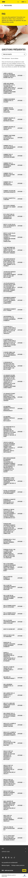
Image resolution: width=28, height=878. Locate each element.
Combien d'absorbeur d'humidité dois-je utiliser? (12, 100)
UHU (3, 848)
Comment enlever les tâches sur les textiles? (12, 128)
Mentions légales (6, 865)
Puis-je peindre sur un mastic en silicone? (12, 606)
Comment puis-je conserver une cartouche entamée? (12, 156)
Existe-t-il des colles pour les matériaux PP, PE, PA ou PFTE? (12, 226)
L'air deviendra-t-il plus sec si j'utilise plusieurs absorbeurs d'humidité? (12, 318)
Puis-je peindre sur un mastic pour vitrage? (12, 613)
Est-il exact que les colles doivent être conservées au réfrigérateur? (12, 216)
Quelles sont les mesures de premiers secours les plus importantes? (12, 793)
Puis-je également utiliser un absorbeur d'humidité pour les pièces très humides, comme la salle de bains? (12, 567)
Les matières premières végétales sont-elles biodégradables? (12, 408)
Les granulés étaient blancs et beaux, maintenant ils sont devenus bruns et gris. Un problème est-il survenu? (12, 397)
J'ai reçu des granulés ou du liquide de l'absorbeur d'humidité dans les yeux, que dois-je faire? (12, 274)
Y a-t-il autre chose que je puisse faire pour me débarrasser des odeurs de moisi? (12, 838)
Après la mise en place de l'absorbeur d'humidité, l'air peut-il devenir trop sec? (12, 75)
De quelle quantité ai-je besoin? (12, 198)
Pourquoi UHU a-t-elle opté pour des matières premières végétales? (12, 541)
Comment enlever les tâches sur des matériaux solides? (12, 119)
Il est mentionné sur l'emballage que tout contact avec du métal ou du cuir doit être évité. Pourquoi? (12, 250)
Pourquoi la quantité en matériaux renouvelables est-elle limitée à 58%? (12, 501)
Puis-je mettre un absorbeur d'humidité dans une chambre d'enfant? (12, 597)
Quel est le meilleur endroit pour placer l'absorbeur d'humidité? (12, 705)
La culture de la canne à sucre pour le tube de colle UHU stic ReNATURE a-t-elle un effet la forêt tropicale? (12, 330)
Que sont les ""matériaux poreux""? (12, 677)
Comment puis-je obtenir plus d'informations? (12, 183)
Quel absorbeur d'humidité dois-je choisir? (12, 686)
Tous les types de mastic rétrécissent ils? (12, 828)
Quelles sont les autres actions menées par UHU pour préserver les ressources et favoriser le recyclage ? (12, 755)
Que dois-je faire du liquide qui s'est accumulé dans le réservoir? (12, 669)
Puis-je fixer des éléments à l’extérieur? (12, 578)
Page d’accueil (8, 5)
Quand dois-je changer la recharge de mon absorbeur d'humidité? (12, 644)
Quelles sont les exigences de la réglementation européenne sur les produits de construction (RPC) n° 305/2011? (12, 769)
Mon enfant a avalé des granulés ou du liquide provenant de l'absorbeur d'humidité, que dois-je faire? (12, 481)
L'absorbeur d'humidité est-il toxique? (12, 309)
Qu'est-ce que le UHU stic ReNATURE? (12, 635)
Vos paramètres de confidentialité (10, 862)
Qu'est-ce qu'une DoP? (12, 629)
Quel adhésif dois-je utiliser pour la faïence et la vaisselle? (12, 695)
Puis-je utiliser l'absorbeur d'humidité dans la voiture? (12, 622)
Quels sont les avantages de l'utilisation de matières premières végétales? (12, 818)
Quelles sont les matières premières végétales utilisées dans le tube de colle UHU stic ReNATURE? (12, 782)
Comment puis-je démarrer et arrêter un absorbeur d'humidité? (12, 165)
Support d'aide (6, 851)
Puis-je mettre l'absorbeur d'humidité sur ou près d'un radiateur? (12, 587)
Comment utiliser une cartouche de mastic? (12, 191)
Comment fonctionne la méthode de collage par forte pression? (12, 137)
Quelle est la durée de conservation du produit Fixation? (12, 725)
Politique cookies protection (17, 865)
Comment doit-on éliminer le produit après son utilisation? (12, 110)
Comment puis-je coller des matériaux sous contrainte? (12, 147)
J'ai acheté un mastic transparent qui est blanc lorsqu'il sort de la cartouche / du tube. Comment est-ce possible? (12, 262)
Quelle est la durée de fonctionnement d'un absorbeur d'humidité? (12, 733)
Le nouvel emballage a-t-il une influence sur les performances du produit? (12, 354)
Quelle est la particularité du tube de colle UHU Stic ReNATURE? (12, 743)
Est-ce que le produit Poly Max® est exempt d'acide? (12, 207)
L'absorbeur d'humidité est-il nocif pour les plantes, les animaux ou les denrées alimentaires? (12, 300)
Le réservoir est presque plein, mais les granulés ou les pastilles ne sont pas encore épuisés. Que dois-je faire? (12, 366)
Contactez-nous (19, 65)
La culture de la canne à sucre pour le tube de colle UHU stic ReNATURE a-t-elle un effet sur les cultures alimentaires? (12, 343)
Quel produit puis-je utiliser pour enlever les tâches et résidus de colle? (12, 715)
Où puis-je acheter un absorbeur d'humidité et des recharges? (12, 492)
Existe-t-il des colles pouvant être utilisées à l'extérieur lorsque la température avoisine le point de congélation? (12, 237)
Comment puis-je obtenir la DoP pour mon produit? (12, 174)
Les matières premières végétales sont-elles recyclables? (12, 419)
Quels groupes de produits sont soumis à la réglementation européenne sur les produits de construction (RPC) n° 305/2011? (12, 805)
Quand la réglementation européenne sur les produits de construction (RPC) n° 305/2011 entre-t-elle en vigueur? (12, 657)
